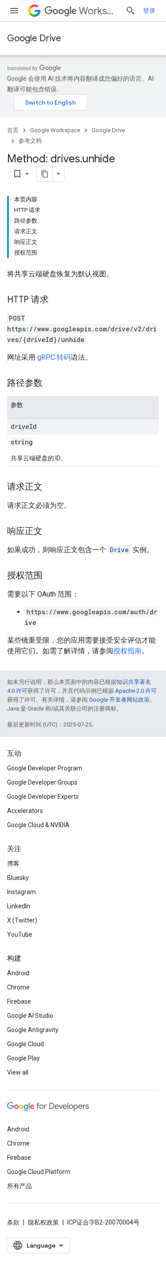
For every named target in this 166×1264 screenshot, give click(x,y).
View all (17, 1072)
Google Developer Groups (42, 782)
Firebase (19, 1001)
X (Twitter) (22, 920)
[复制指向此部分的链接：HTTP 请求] (57, 300)
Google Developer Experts (43, 796)
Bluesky (18, 877)
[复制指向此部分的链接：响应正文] (51, 531)
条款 (13, 1222)
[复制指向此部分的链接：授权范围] (51, 576)
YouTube (19, 934)
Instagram (21, 891)
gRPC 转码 (54, 357)
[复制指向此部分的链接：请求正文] (51, 487)
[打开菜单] (14, 10)
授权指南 (127, 651)
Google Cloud (25, 1044)
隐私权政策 (43, 1222)
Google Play (23, 1058)
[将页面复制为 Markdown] (45, 173)
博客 (13, 863)
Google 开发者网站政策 (119, 699)
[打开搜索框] (130, 10)
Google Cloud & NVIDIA (38, 824)
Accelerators (25, 810)
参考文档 (30, 140)
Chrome (18, 987)
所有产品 (19, 1185)
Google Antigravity (32, 1029)
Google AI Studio (30, 1015)
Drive (119, 550)
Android (18, 973)
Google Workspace (55, 130)
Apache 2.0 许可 (136, 690)
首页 (13, 130)
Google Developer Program (44, 768)
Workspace (98, 11)
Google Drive (34, 38)
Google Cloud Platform (38, 1171)
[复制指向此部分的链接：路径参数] (51, 383)
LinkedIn (18, 906)
